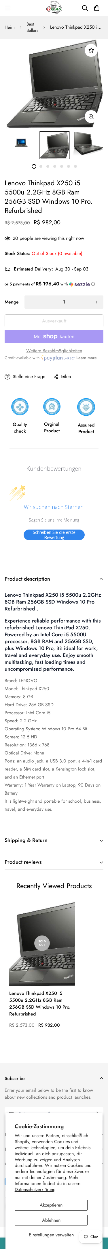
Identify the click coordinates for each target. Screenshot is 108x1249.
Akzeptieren (51, 1205)
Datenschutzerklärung (35, 1189)
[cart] (96, 8)
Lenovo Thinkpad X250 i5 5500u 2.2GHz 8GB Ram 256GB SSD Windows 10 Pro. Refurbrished (40, 1003)
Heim (10, 27)
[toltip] (91, 116)
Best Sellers (32, 27)
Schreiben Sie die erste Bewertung (54, 535)
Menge (12, 302)
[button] (54, 284)
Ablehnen (51, 1220)
